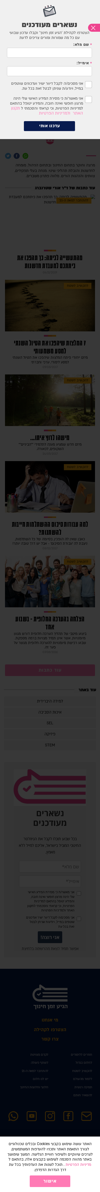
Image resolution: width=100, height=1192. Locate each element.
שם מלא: (81, 44)
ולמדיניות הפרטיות (54, 113)
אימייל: (83, 63)
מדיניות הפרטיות (78, 1164)
